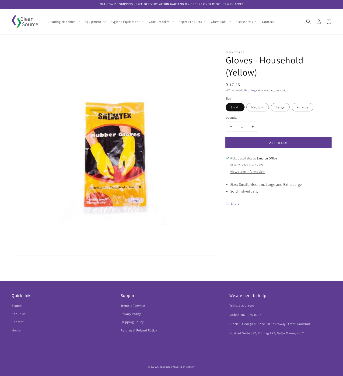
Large (280, 107)
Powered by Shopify (183, 366)
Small (235, 107)
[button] (63, 22)
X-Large (302, 107)
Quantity (231, 118)
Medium (257, 107)
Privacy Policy (131, 314)
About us (18, 314)
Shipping (250, 90)
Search (17, 306)
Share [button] (235, 203)
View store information (247, 171)
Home (16, 330)
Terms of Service (133, 306)
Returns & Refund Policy (139, 330)
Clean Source (164, 366)
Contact (18, 322)
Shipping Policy (132, 322)
